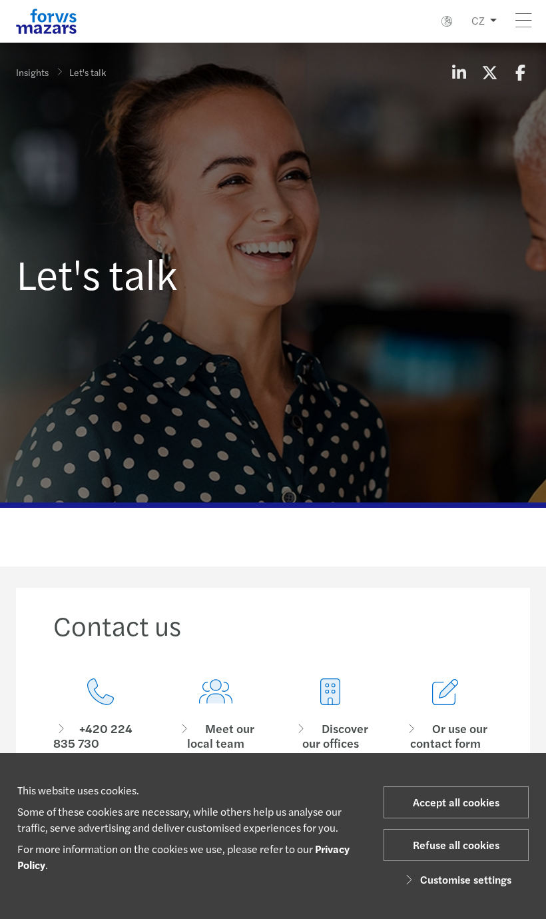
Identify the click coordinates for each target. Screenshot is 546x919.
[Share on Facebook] (520, 72)
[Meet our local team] (216, 714)
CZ (478, 20)
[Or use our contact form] (445, 714)
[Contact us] (100, 714)
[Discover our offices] (330, 714)
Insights (32, 72)
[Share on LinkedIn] (459, 72)
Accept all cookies (456, 802)
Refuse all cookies (456, 844)
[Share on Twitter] (489, 72)
